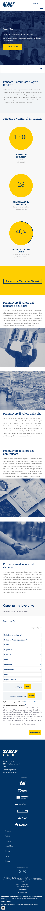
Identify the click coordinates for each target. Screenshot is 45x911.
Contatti (7, 861)
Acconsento (16, 724)
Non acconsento (29, 724)
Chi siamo (8, 831)
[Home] (8, 5)
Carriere (7, 851)
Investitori (8, 841)
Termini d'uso (22, 889)
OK (3, 908)
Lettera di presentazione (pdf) (18, 696)
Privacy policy (22, 892)
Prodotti (7, 836)
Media (7, 856)
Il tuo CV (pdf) (18, 687)
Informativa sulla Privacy (31, 702)
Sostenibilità (9, 846)
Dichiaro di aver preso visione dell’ (21, 702)
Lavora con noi (12, 47)
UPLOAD (27, 686)
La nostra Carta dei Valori (22, 281)
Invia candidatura (35, 732)
